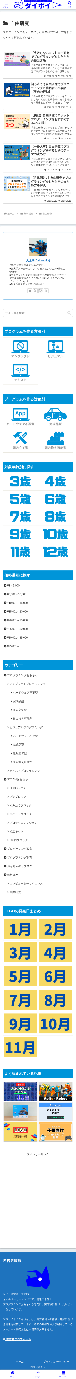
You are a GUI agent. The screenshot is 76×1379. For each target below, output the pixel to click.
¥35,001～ (13, 646)
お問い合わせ (38, 1367)
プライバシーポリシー (56, 1361)
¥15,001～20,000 (17, 611)
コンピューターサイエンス (26, 883)
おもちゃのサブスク (19, 866)
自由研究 (15, 892)
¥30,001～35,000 (17, 637)
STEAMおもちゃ (17, 779)
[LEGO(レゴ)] (20, 1131)
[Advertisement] (38, 1195)
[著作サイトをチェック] (29, 290)
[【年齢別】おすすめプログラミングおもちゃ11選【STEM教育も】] (20, 1091)
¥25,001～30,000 (17, 628)
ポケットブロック (20, 814)
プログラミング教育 (19, 857)
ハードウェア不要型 (25, 692)
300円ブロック (18, 840)
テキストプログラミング (24, 770)
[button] (69, 313)
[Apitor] (55, 1091)
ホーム (20, 1361)
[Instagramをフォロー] (40, 290)
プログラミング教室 (19, 848)
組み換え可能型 (22, 718)
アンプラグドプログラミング (27, 683)
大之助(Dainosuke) (38, 260)
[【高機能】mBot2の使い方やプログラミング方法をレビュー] (20, 1111)
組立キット (16, 831)
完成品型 (18, 701)
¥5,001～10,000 (16, 594)
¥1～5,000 (13, 585)
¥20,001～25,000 (17, 620)
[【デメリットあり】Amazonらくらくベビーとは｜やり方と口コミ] (55, 1111)
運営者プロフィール (18, 1339)
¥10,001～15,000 (17, 602)
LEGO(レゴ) (17, 788)
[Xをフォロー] (35, 290)
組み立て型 (19, 709)
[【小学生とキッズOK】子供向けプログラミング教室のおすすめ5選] (55, 1131)
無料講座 (12, 874)
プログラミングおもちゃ (22, 675)
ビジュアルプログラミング (26, 727)
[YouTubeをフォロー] (46, 290)
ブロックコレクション (23, 822)
